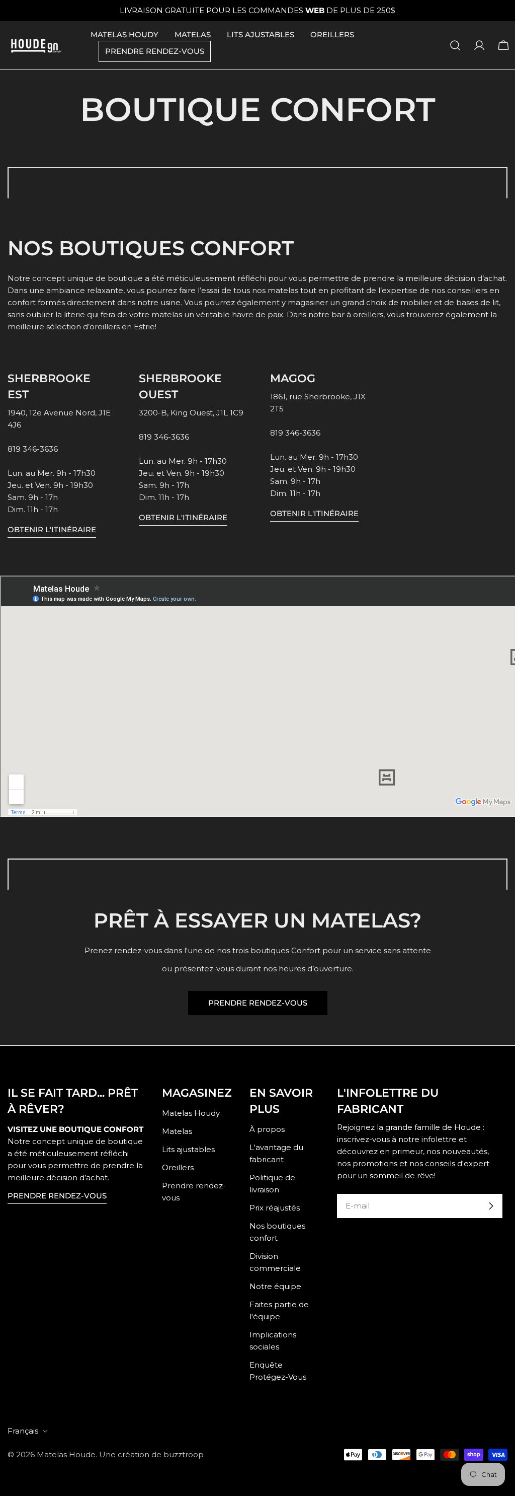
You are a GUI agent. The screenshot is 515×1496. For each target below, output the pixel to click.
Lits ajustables (188, 1149)
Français (23, 1431)
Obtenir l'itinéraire (52, 529)
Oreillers (178, 1167)
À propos (267, 1129)
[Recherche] (455, 45)
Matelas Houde (66, 1454)
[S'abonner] (490, 1206)
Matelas (177, 1131)
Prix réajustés (274, 1208)
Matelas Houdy (191, 1113)
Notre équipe (275, 1286)
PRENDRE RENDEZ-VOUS (257, 1003)
